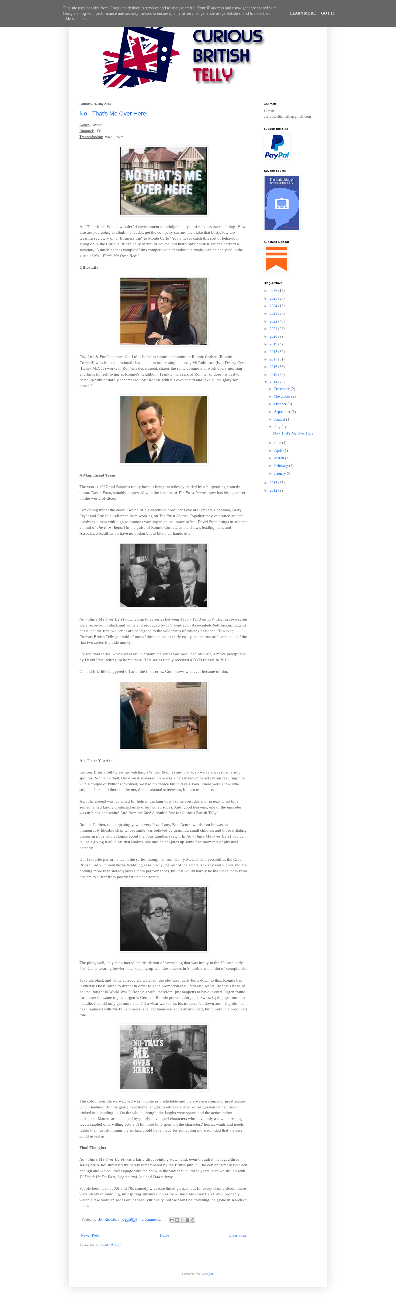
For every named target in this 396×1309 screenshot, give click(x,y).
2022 (274, 321)
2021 (274, 329)
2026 (274, 291)
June (278, 443)
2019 (274, 344)
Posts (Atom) (110, 1244)
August (280, 419)
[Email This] (172, 1220)
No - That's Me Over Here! (113, 113)
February (281, 466)
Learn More (303, 13)
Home (164, 1235)
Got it (327, 13)
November (282, 396)
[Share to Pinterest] (192, 1220)
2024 (274, 306)
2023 (274, 314)
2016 (274, 367)
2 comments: (152, 1219)
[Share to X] (182, 1220)
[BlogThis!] (177, 1220)
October (280, 404)
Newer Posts (90, 1235)
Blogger (207, 1274)
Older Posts (237, 1235)
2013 (274, 483)
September (282, 412)
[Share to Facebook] (187, 1220)
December (282, 389)
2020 (274, 336)
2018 (274, 352)
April (278, 451)
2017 (274, 359)
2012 (274, 490)
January (280, 473)
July (278, 427)
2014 (274, 382)
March (279, 458)
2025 (274, 298)
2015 (274, 375)
